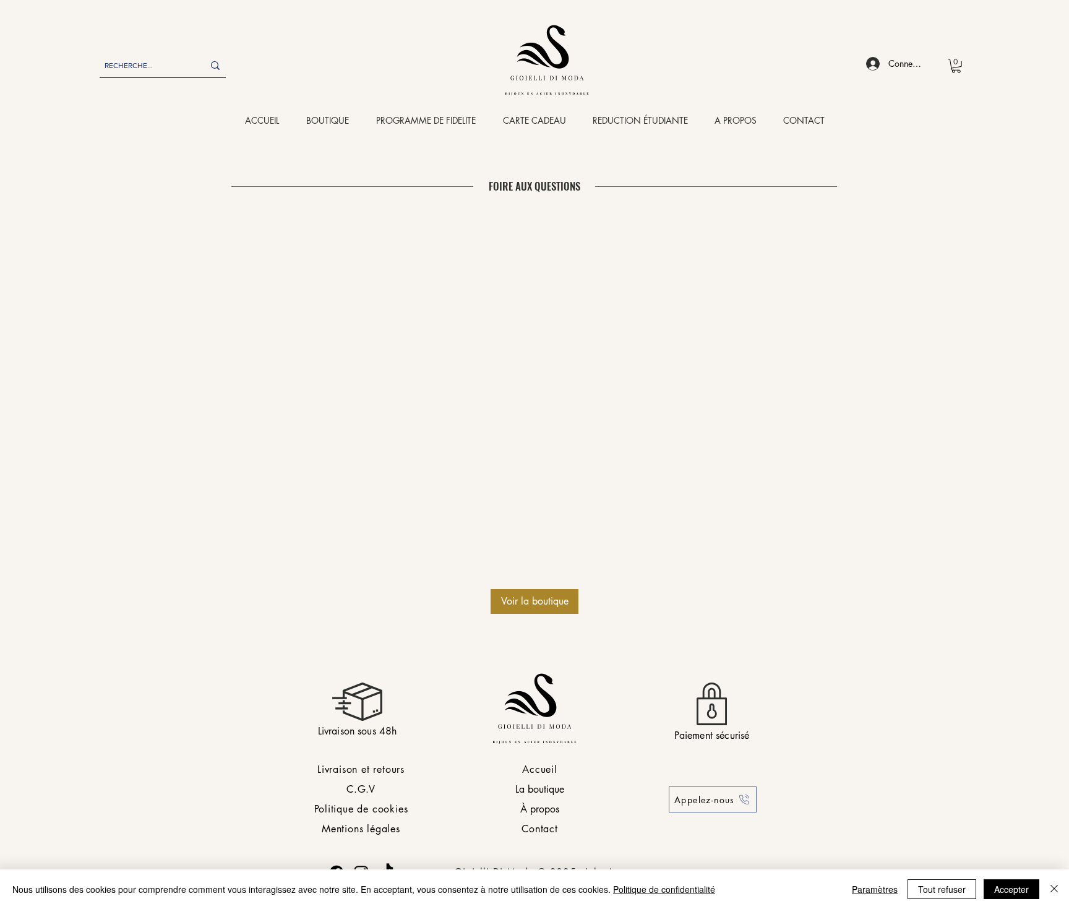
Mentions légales (361, 828)
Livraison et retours (361, 769)
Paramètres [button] (875, 889)
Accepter (1011, 889)
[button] (956, 66)
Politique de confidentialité (664, 889)
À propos (539, 809)
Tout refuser (942, 889)
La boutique (539, 789)
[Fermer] (1054, 889)
